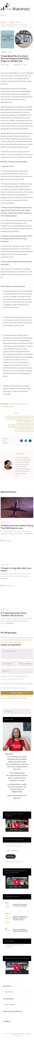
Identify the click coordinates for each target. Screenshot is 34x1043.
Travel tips (6, 52)
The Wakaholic (7, 1034)
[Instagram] (9, 1026)
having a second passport (21, 426)
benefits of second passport (19, 417)
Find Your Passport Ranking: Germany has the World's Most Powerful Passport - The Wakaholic (17, 640)
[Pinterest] (21, 1039)
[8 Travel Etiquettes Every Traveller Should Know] (17, 595)
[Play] (8, 830)
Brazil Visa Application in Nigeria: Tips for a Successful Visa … (20, 918)
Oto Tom (5, 65)
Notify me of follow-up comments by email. (18, 684)
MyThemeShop (17, 1036)
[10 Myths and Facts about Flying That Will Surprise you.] (17, 507)
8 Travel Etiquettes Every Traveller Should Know (13, 614)
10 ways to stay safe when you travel (16, 569)
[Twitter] (14, 1026)
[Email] (24, 1026)
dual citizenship (25, 422)
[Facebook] (4, 1026)
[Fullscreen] (26, 830)
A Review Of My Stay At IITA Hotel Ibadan (20, 905)
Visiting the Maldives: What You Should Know (20, 930)
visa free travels (24, 430)
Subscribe (10, 856)
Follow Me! (8, 947)
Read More (29, 534)
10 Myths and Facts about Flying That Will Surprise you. (17, 526)
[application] (17, 825)
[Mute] (23, 830)
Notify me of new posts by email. (14, 688)
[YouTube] (19, 1026)
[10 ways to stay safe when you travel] (17, 550)
